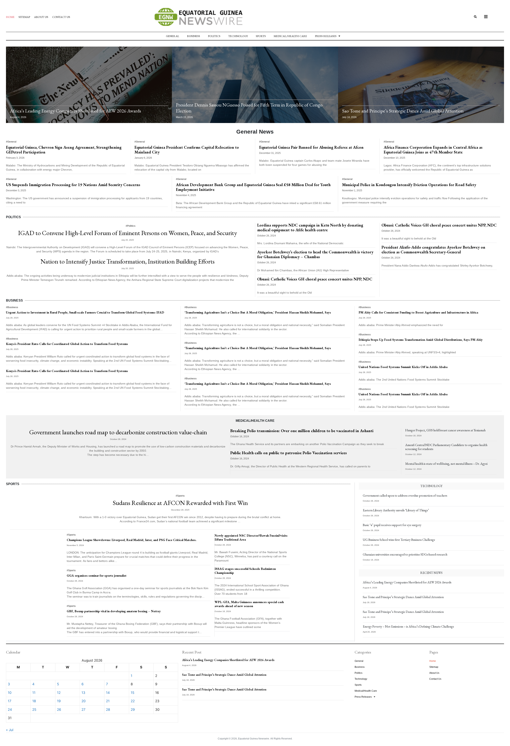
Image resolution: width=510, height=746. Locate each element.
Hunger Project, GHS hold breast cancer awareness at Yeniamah (445, 430)
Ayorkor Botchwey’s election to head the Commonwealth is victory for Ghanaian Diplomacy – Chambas (315, 254)
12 (59, 693)
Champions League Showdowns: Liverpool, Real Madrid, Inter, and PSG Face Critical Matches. (131, 540)
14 (108, 693)
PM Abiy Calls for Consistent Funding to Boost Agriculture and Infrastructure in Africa (418, 312)
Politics (214, 36)
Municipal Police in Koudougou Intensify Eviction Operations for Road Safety (409, 184)
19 (59, 701)
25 (34, 710)
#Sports (180, 495)
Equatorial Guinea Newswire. (254, 738)
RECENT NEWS (431, 573)
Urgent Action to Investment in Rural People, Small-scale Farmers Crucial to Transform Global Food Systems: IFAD (85, 312)
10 (10, 693)
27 (83, 710)
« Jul (9, 730)
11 (33, 693)
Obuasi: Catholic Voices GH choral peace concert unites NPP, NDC (314, 279)
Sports (261, 36)
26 (59, 710)
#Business (12, 307)
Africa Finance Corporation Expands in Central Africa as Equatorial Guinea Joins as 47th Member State (433, 150)
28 (108, 710)
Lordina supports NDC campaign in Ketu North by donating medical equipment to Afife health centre (310, 227)
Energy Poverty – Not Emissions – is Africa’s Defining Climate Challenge (408, 626)
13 (83, 693)
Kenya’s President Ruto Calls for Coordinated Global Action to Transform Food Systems (67, 344)
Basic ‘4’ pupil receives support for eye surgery (392, 525)
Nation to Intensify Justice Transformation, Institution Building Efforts (128, 261)
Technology (238, 36)
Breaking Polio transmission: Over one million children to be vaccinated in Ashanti (301, 430)
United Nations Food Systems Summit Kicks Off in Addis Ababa (403, 367)
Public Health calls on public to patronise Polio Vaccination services (288, 452)
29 (133, 710)
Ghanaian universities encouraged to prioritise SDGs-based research (405, 554)
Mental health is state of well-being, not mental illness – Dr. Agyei (446, 464)
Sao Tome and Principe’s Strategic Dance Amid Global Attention (403, 111)
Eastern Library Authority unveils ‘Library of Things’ (396, 510)
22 (133, 701)
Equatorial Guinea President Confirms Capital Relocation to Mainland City (186, 150)
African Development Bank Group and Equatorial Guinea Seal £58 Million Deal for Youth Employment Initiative (253, 187)
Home (10, 17)
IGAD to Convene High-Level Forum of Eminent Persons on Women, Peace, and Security (127, 233)
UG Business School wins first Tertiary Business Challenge (399, 540)
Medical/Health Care (290, 36)
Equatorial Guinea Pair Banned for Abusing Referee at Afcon (311, 147)
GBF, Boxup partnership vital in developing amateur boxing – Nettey (114, 611)
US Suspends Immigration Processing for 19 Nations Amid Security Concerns (73, 184)
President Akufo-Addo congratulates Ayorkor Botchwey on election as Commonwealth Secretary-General (433, 250)
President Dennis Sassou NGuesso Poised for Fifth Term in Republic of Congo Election (249, 108)
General (172, 36)
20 (83, 701)
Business (193, 36)
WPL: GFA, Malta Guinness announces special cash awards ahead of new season (249, 604)
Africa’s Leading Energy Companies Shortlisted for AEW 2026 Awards (75, 111)
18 (34, 701)
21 (108, 701)
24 (10, 710)
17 (9, 701)
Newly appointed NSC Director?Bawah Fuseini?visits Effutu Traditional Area (251, 537)
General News (255, 132)
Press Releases (325, 36)
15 (132, 693)
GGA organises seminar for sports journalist (97, 575)
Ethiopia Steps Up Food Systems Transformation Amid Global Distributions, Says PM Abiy (421, 340)
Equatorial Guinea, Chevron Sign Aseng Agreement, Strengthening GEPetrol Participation (64, 150)
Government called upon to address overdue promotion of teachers (405, 495)
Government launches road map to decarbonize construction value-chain (118, 432)
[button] (475, 17)
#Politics (130, 226)
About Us (41, 17)
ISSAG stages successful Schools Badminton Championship (245, 571)
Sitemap (24, 17)
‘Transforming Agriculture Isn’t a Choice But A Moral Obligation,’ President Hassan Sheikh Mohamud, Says (257, 312)
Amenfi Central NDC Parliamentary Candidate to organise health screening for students (446, 447)
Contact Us (61, 17)
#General (11, 141)
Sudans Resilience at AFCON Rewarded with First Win (180, 503)
